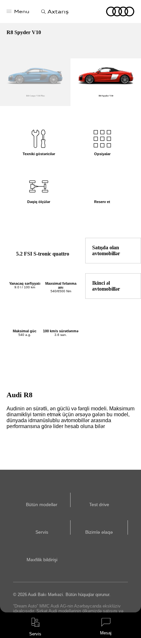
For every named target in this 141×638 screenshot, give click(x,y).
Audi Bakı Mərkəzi (120, 11)
